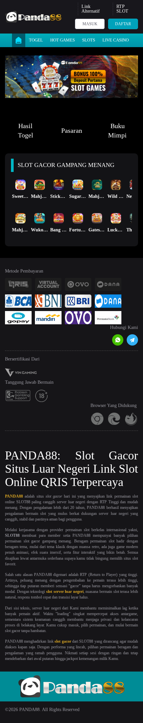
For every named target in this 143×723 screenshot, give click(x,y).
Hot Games (62, 40)
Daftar (123, 24)
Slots (88, 40)
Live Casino (115, 40)
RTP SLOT (122, 9)
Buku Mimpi (117, 130)
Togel (36, 40)
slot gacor (63, 641)
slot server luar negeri (64, 591)
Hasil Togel (25, 130)
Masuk (89, 24)
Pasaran (71, 130)
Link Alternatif (90, 9)
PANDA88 (14, 496)
